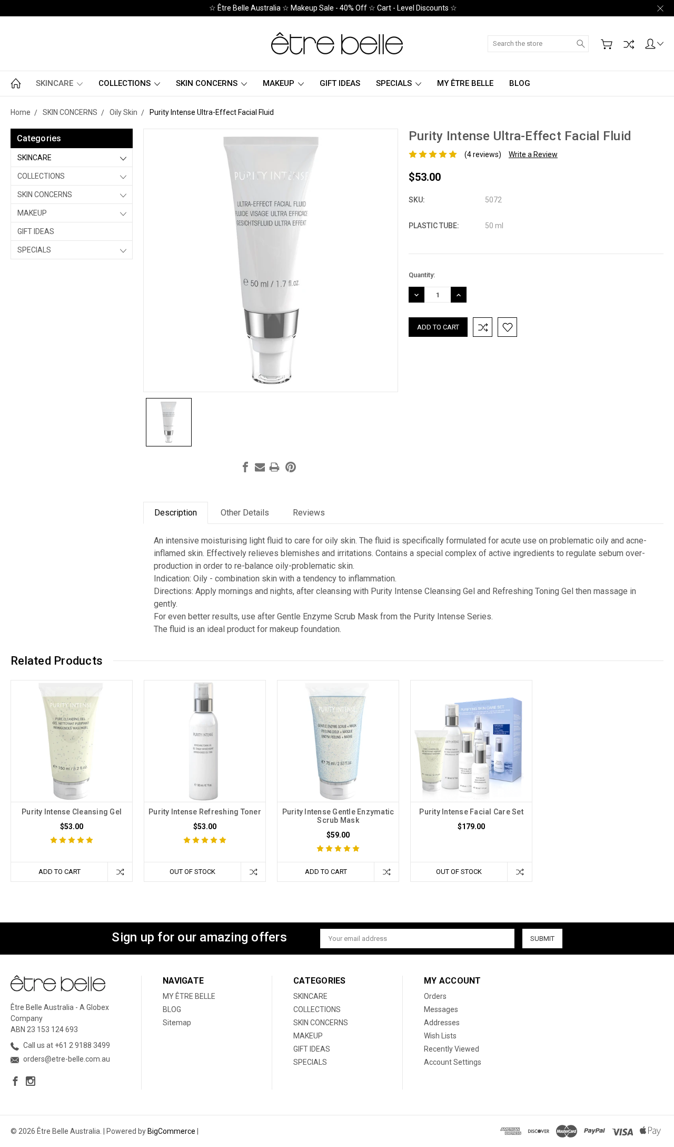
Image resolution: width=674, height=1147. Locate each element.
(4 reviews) (482, 154)
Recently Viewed (451, 1049)
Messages (441, 1009)
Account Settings (452, 1062)
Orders (435, 996)
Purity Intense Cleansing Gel (72, 812)
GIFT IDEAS (340, 83)
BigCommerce (171, 1131)
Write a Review (533, 154)
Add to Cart (59, 872)
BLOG (519, 83)
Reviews (309, 513)
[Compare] (629, 44)
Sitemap (177, 1022)
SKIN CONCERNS (208, 83)
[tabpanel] (71, 781)
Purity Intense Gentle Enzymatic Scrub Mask (338, 816)
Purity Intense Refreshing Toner (204, 812)
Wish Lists (440, 1036)
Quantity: (422, 275)
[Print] (274, 467)
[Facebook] (245, 467)
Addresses (442, 1022)
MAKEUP (279, 83)
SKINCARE (55, 83)
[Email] (260, 467)
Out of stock (192, 872)
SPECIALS (395, 83)
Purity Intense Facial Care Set (471, 812)
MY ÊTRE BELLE (465, 83)
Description (175, 513)
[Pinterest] (290, 467)
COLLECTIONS (125, 83)
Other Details (245, 513)
